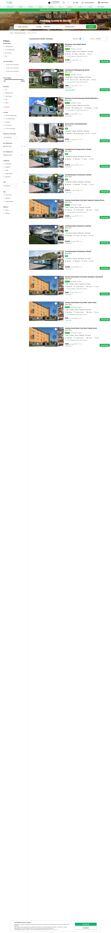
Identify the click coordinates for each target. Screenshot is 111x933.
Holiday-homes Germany (20, 32)
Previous (32, 53)
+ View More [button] (6, 107)
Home (11, 32)
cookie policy (54, 929)
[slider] (4, 79)
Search (91, 27)
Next (54, 53)
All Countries (101, 7)
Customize (86, 928)
